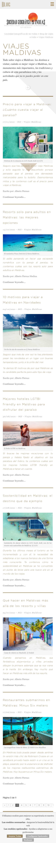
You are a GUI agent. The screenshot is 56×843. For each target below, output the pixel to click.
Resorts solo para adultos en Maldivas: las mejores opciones (27, 217)
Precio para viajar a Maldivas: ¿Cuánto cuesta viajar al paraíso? (27, 110)
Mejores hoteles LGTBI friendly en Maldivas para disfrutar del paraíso (24, 404)
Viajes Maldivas (32, 122)
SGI (19, 122)
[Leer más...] (28, 88)
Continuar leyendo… (14, 197)
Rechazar (28, 840)
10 (48, 805)
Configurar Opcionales (38, 836)
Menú (52, 4)
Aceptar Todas (14, 836)
